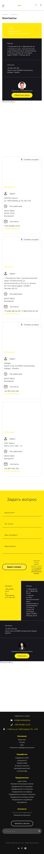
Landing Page (22, 771)
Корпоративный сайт (22, 768)
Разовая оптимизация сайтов (22, 784)
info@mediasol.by (12, 228)
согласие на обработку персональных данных (36, 570)
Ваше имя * (10, 513)
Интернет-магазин (22, 766)
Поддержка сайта (22, 758)
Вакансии (22, 740)
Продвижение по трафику (22, 792)
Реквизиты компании (22, 815)
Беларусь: (10, 187)
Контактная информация (22, 812)
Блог (22, 745)
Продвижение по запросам (22, 786)
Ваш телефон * (11, 535)
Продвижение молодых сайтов (22, 797)
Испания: (9, 352)
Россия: (8, 267)
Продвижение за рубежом (22, 799)
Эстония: (9, 432)
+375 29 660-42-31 (22, 725)
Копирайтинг (22, 802)
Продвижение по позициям (22, 789)
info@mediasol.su (12, 314)
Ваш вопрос (10, 546)
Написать (22, 656)
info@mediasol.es (12, 394)
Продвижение (22, 778)
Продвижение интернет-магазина (22, 794)
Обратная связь (22, 95)
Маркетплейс (22, 763)
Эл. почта (9, 524)
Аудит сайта (22, 781)
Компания (22, 736)
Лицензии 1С (22, 760)
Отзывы (22, 742)
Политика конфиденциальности (22, 747)
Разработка (22, 754)
